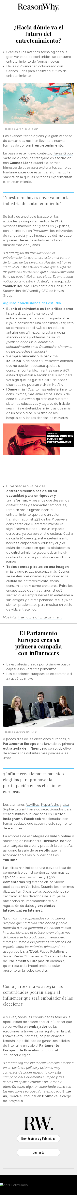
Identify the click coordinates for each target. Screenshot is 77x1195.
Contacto (38, 1152)
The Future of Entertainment (40, 617)
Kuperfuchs (50, 804)
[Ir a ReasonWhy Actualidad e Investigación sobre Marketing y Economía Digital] (38, 7)
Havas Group (63, 153)
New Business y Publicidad (38, 1138)
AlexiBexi (33, 804)
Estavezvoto (13, 1036)
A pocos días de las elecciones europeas (34, 739)
